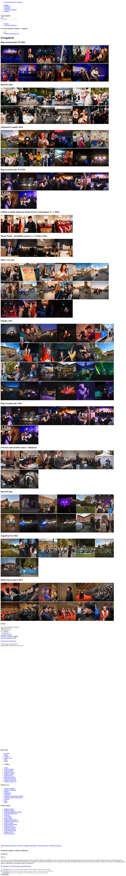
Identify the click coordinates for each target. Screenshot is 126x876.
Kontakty (6, 11)
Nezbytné (5, 869)
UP (5, 32)
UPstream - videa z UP (10, 781)
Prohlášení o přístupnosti (30, 845)
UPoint (6, 767)
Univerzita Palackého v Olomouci (13, 2)
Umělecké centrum (9, 772)
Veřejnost (6, 799)
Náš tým (6, 23)
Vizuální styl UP (8, 832)
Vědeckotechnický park (10, 813)
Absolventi (7, 8)
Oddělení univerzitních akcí (11, 33)
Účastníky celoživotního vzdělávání (13, 796)
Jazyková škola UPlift (10, 830)
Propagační (6, 872)
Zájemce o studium (9, 788)
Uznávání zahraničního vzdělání (13, 812)
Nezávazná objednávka (10, 25)
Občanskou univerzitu (10, 778)
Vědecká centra (8, 775)
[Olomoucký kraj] (7, 839)
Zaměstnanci (7, 6)
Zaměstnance (7, 793)
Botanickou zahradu (9, 777)
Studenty (6, 791)
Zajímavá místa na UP (10, 780)
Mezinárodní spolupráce (10, 819)
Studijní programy (9, 809)
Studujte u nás (8, 758)
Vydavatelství (7, 816)
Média (6, 802)
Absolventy (7, 794)
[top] (1, 847)
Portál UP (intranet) (9, 833)
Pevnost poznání (8, 771)
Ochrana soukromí (43, 845)
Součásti (6, 756)
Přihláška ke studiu (9, 810)
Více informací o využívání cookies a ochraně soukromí (16, 866)
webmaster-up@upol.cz (55, 845)
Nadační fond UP (9, 826)
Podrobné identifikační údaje (8, 638)
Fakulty (6, 755)
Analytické (6, 871)
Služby (6, 761)
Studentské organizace (10, 827)
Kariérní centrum (8, 823)
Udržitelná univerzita (9, 829)
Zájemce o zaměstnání (10, 790)
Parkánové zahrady (9, 774)
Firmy (5, 800)
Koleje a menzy (8, 818)
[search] (1, 21)
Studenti (6, 5)
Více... (3, 857)
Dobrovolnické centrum (10, 824)
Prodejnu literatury (9, 769)
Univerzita (7, 753)
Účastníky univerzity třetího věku (13, 797)
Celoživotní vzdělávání (10, 9)
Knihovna (7, 815)
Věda (5, 759)
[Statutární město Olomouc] (4, 844)
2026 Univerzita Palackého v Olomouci (11, 845)
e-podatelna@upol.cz (6, 635)
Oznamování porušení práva (8, 641)
